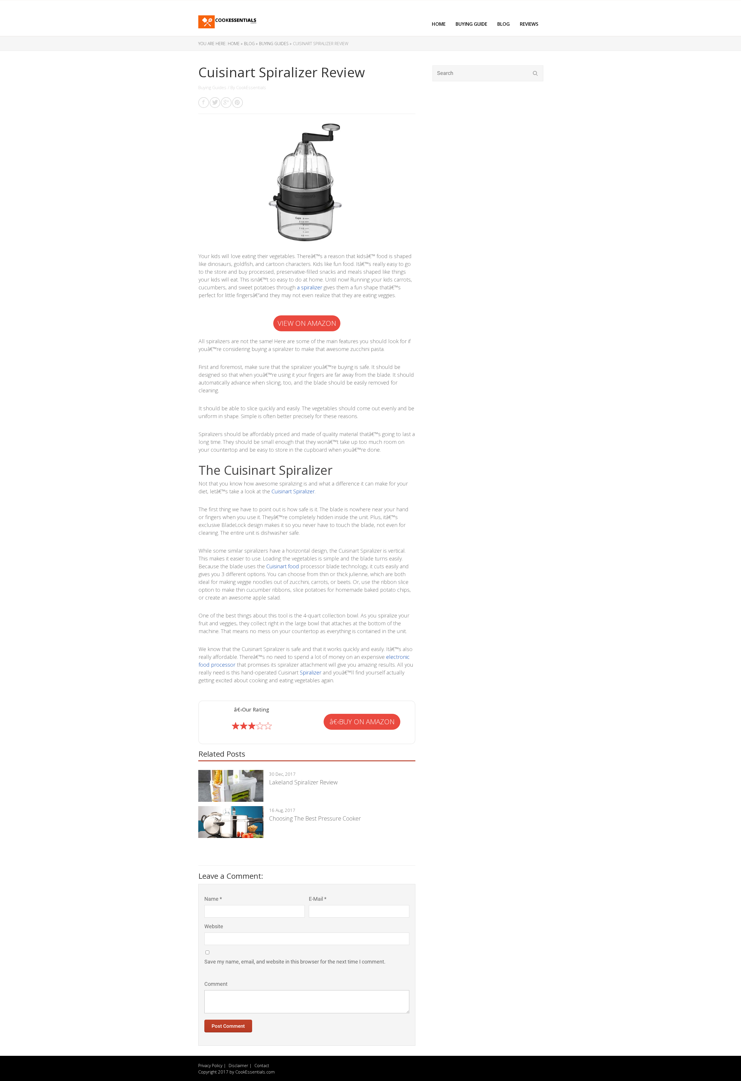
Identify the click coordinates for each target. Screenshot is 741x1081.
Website (213, 926)
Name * (213, 899)
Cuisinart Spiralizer (293, 491)
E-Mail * (318, 899)
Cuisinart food (282, 566)
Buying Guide (471, 24)
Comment (216, 984)
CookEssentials (251, 87)
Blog (503, 24)
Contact (261, 1065)
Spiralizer (310, 672)
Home (438, 24)
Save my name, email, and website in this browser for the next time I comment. (295, 962)
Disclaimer (238, 1065)
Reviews (529, 24)
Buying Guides (212, 87)
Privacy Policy (210, 1065)
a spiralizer (309, 287)
